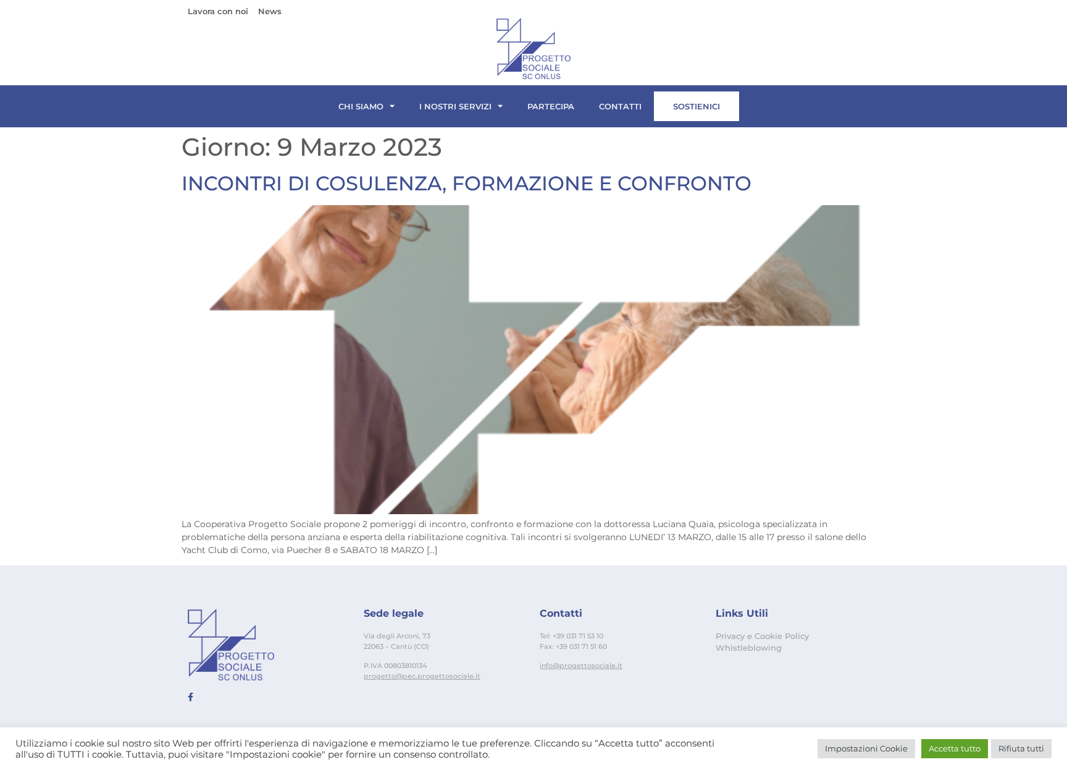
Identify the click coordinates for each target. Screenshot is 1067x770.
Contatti (620, 106)
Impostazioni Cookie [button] (866, 748)
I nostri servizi (455, 106)
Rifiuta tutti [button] (1021, 748)
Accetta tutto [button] (955, 748)
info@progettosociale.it (581, 665)
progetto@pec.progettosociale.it (422, 676)
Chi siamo (360, 106)
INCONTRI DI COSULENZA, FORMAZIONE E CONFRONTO (466, 183)
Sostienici (696, 106)
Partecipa (550, 106)
